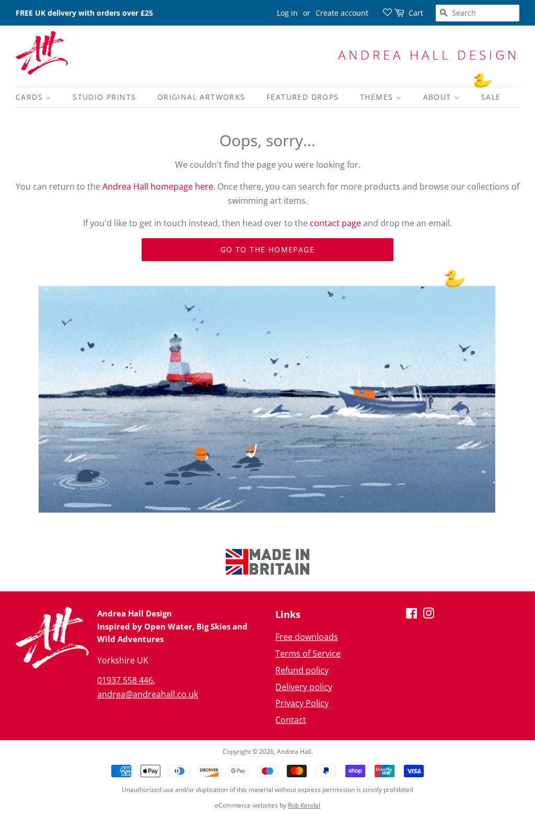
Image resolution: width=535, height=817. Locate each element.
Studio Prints (104, 97)
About (438, 97)
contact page (335, 223)
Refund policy (302, 670)
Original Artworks (201, 97)
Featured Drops (302, 97)
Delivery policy (303, 687)
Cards (30, 97)
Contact (290, 720)
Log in (287, 13)
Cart (416, 13)
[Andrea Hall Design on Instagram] (428, 615)
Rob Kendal (304, 805)
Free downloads (306, 637)
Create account (342, 13)
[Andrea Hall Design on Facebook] (411, 615)
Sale (491, 97)
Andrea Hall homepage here (157, 186)
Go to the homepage (267, 249)
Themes (378, 97)
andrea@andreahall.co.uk (147, 694)
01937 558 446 (125, 680)
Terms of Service (308, 653)
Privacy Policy (302, 703)
